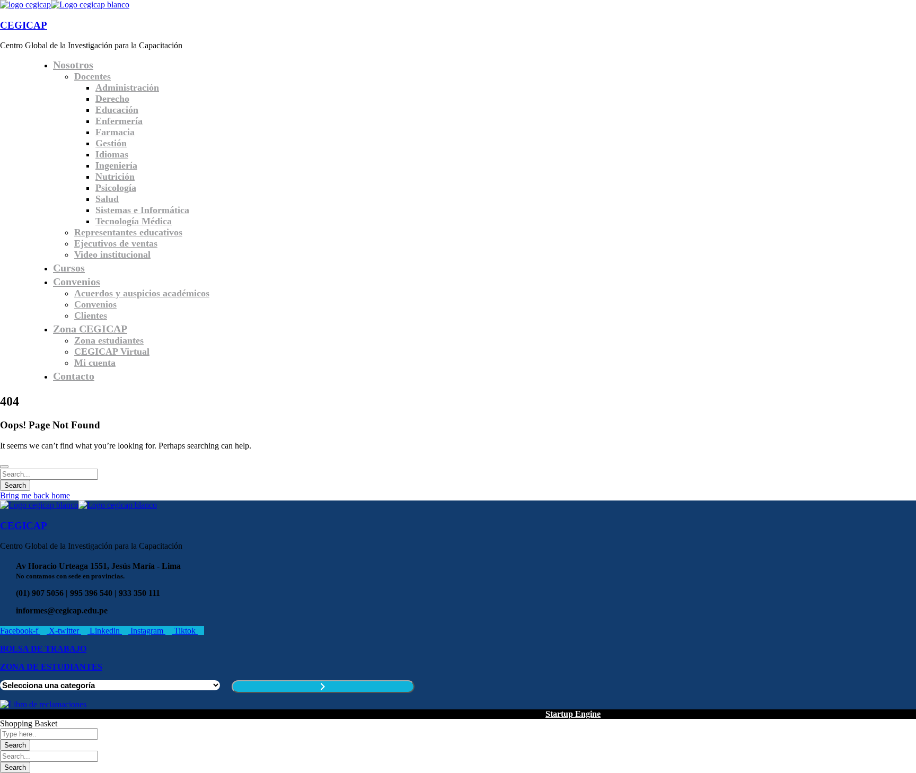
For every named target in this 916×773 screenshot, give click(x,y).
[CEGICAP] (25, 4)
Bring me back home (35, 495)
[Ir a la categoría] (323, 686)
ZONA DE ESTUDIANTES (51, 666)
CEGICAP (23, 25)
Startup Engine (573, 713)
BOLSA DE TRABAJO (43, 648)
